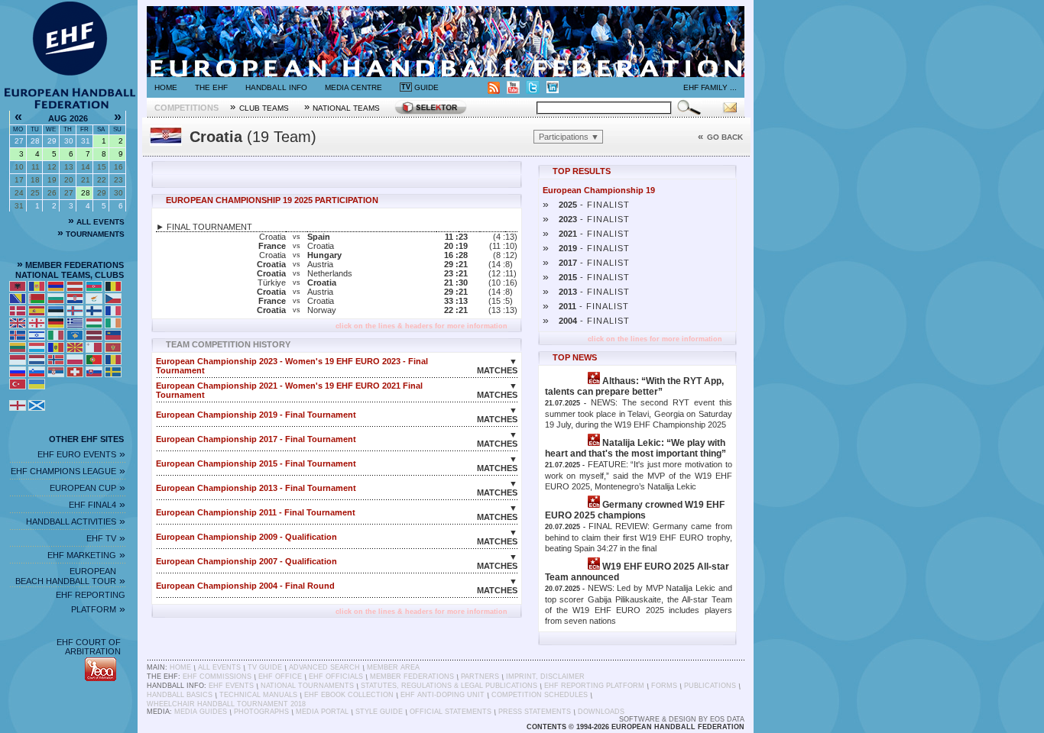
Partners (480, 676)
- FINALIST (586, 204)
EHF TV (105, 538)
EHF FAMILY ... (710, 87)
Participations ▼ (569, 136)
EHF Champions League (68, 471)
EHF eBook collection (349, 695)
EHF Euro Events (81, 454)
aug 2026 (68, 118)
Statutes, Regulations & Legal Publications (449, 685)
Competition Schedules (539, 695)
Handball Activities (75, 521)
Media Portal (322, 711)
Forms (664, 685)
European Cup (87, 487)
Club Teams (259, 106)
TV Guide (265, 667)
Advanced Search (324, 667)
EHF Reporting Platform (594, 685)
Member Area (393, 667)
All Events (96, 222)
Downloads (601, 711)
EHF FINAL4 (97, 504)
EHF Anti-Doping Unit (442, 695)
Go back (720, 137)
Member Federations (412, 676)
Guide (420, 87)
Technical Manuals (258, 695)
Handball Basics (179, 695)
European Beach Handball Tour (70, 576)
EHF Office (280, 676)
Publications (710, 685)
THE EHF (211, 87)
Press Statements (534, 711)
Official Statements (450, 711)
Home (165, 87)
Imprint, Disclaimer (545, 676)
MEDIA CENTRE (353, 87)
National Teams (342, 106)
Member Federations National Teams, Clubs (70, 269)
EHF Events (231, 685)
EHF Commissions (217, 676)
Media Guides (200, 711)
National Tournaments (307, 685)
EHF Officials (336, 676)
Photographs (261, 711)
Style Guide (379, 711)
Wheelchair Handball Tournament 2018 (226, 704)
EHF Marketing (86, 555)
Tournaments (91, 234)
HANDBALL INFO (276, 87)
